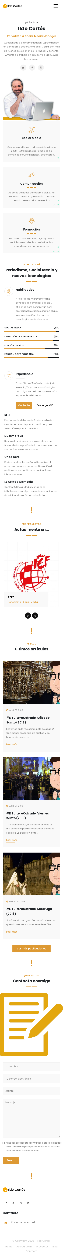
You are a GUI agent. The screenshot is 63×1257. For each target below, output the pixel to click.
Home (8, 1246)
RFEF (11, 597)
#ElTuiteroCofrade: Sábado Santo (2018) (28, 720)
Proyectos (42, 1246)
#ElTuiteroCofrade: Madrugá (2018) (29, 911)
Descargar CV (45, 405)
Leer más (12, 744)
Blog (55, 1246)
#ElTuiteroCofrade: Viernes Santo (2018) (27, 815)
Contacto (24, 405)
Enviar (11, 1160)
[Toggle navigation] (55, 6)
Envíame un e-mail (23, 1222)
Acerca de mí (24, 1246)
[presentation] (28, 615)
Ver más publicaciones (31, 948)
